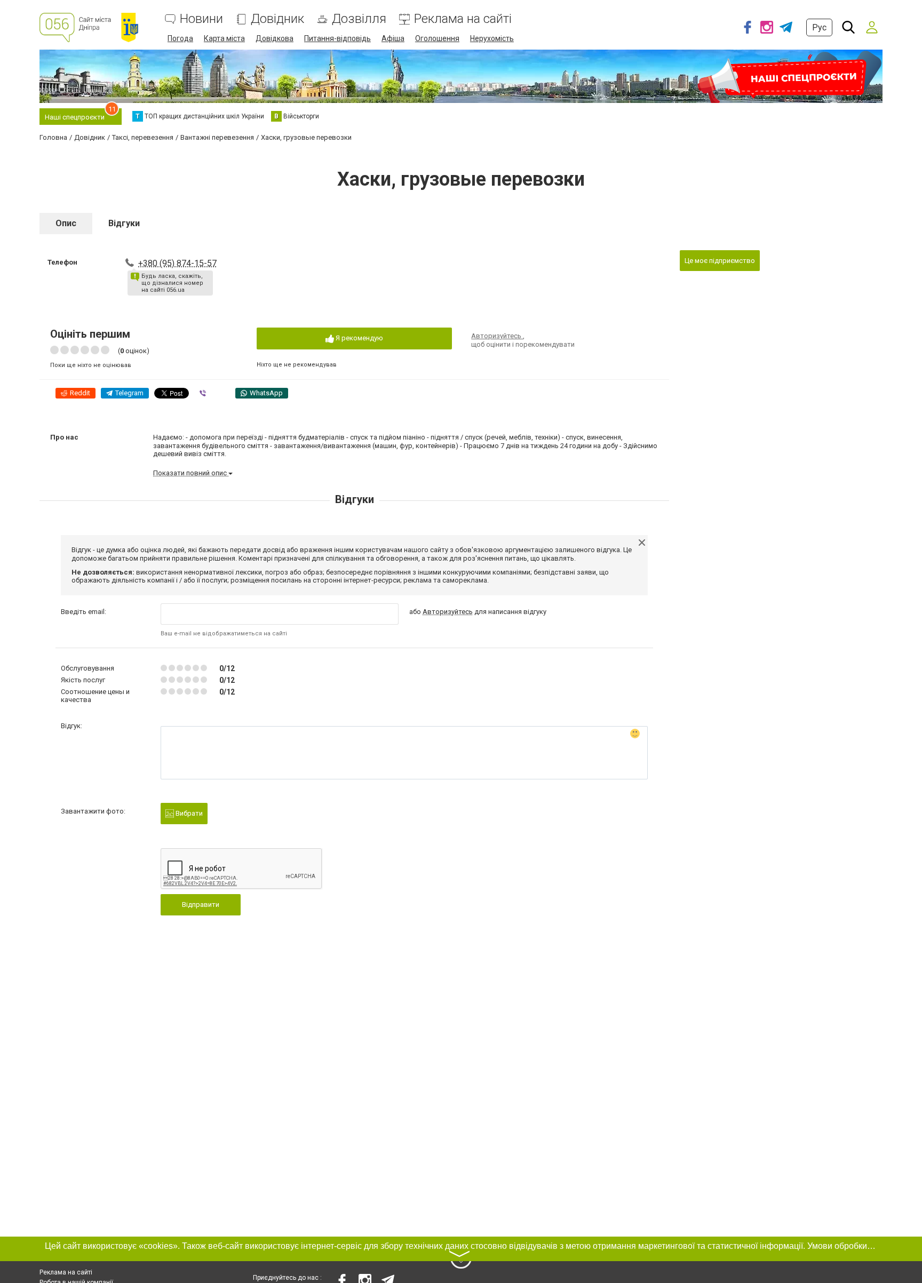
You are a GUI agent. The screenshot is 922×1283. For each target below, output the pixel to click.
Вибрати (188, 813)
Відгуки (124, 223)
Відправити (200, 905)
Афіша (392, 38)
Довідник (277, 19)
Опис (65, 223)
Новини (201, 19)
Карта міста (224, 38)
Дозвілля (359, 19)
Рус (819, 27)
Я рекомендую (358, 338)
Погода (180, 38)
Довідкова (274, 38)
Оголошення (437, 38)
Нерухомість (492, 38)
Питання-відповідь (337, 38)
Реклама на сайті (463, 19)
